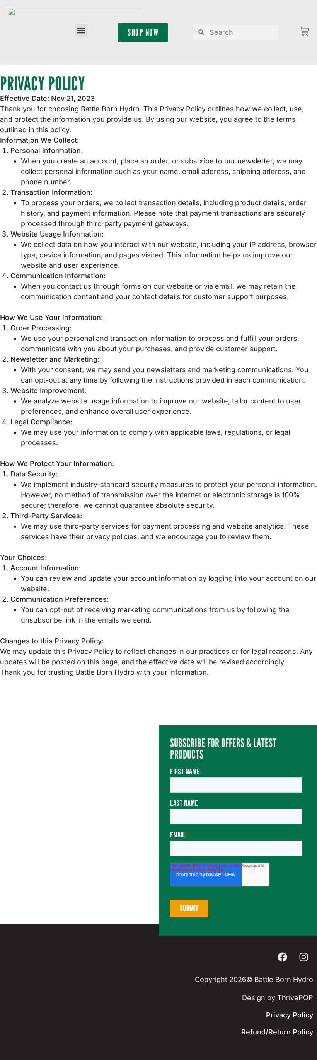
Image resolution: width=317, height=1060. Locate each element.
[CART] (304, 31)
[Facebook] (282, 956)
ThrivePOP (295, 998)
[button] (81, 30)
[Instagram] (303, 956)
